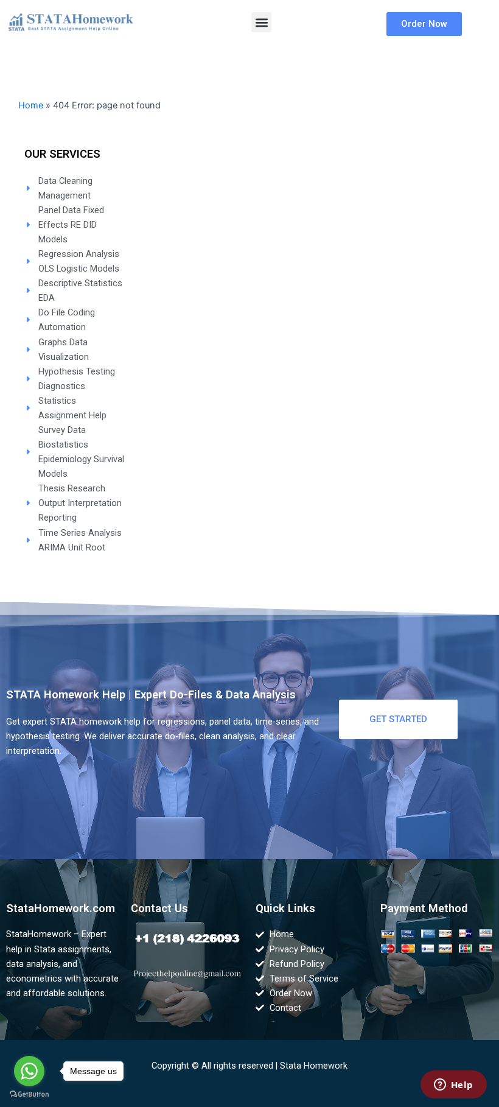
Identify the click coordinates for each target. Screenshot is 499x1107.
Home (30, 105)
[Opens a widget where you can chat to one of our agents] (453, 1085)
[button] (261, 22)
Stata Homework (313, 1065)
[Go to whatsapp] (29, 1071)
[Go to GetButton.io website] (29, 1094)
